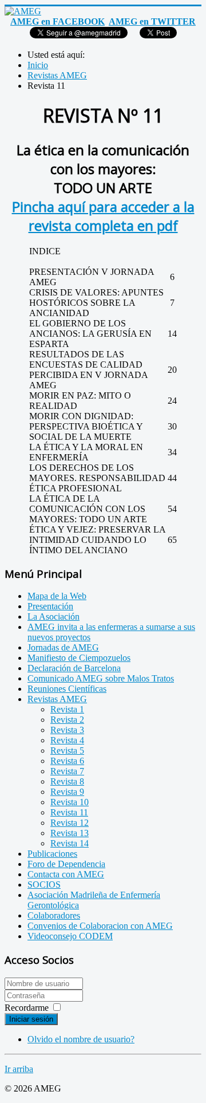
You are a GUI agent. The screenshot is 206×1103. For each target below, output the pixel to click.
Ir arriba (19, 1069)
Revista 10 (69, 802)
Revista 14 (69, 843)
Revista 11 (69, 812)
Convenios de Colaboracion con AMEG (100, 926)
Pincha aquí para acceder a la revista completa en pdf (103, 216)
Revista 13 (69, 833)
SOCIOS (44, 884)
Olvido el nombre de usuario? (80, 1039)
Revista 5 (67, 750)
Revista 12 (69, 823)
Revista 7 (67, 771)
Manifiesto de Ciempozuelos (78, 658)
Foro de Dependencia (66, 864)
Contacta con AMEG (65, 874)
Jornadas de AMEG (63, 647)
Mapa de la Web (56, 596)
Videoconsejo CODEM (70, 936)
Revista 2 (67, 719)
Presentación (50, 606)
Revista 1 (67, 709)
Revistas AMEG (57, 699)
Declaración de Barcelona (74, 668)
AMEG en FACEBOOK (57, 21)
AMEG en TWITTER (152, 21)
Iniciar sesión (31, 1019)
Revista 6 (67, 761)
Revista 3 (67, 730)
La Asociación (53, 616)
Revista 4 (67, 740)
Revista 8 (67, 781)
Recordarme (27, 1008)
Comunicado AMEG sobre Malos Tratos (100, 678)
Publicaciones (52, 853)
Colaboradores (53, 915)
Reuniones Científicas (66, 689)
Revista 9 (67, 792)
